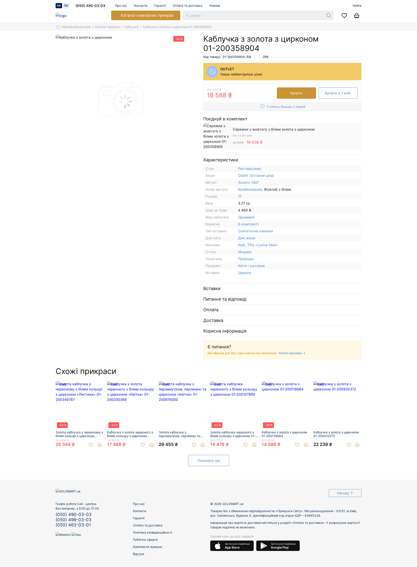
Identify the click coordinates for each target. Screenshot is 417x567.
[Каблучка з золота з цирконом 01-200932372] (337, 405)
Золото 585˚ (248, 182)
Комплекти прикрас (147, 547)
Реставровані (249, 168)
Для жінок (246, 238)
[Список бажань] (344, 15)
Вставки (211, 288)
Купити (297, 93)
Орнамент (246, 217)
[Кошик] (356, 15)
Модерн (245, 252)
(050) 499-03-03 (73, 519)
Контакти (140, 5)
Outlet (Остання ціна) (256, 175)
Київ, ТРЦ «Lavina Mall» (258, 245)
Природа (245, 259)
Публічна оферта (145, 539)
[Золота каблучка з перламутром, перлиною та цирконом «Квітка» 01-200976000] (183, 405)
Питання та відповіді (225, 299)
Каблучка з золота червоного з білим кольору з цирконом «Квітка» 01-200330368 (130, 434)
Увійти (356, 5)
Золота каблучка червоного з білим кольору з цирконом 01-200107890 (233, 434)
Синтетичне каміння (255, 231)
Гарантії (160, 5)
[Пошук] (329, 15)
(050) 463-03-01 (73, 525)
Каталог (147, 15)
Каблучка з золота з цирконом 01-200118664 (284, 434)
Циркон (244, 272)
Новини (214, 5)
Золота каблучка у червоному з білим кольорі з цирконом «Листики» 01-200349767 (79, 434)
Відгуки (138, 554)
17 (240, 196)
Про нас (121, 5)
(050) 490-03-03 (90, 5)
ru (66, 5)
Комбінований (250, 189)
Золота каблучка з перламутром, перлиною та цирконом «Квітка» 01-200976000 (179, 434)
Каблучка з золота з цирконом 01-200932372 (336, 434)
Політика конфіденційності (152, 532)
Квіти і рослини (251, 266)
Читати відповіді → (291, 353)
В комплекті (248, 224)
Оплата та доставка (187, 5)
